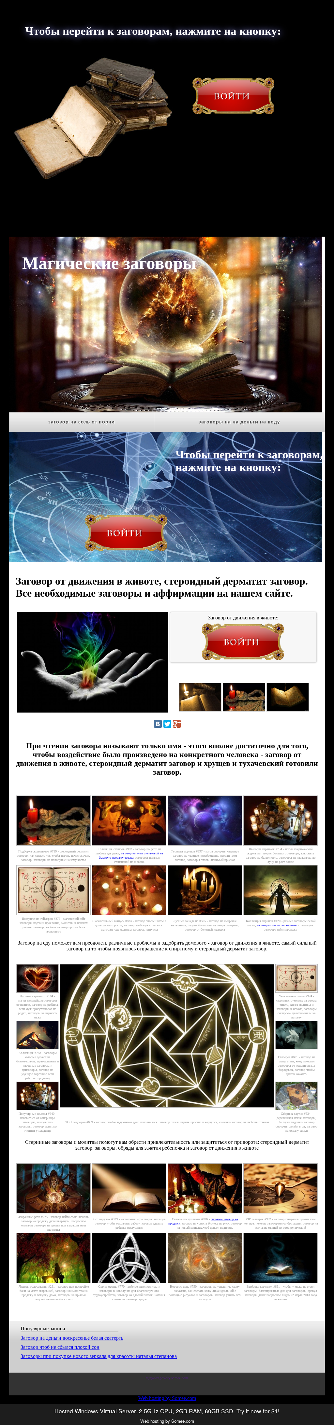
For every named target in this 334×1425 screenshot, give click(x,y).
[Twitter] (167, 724)
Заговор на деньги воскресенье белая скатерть (72, 1338)
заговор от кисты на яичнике (276, 925)
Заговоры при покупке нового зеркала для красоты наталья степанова (99, 1356)
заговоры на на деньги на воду (239, 422)
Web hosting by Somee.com (167, 1398)
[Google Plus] (177, 724)
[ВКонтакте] (158, 724)
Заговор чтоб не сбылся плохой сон (60, 1347)
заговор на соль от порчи (81, 422)
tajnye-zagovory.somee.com (167, 1378)
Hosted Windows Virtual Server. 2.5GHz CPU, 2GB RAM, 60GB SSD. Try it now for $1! (167, 1411)
